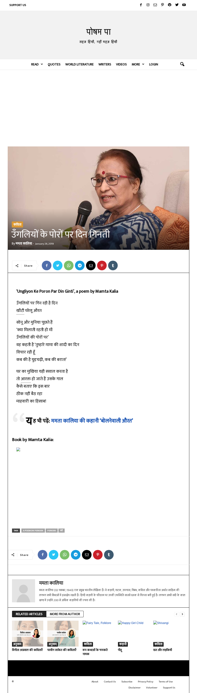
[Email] (91, 265)
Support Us (17, 5)
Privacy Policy (145, 682)
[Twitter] (177, 5)
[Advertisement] (98, 108)
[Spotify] (169, 5)
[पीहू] (133, 634)
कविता (17, 224)
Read (35, 64)
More (136, 64)
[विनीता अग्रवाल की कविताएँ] (27, 634)
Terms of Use (166, 682)
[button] (182, 64)
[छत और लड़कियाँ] (169, 634)
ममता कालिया (24, 243)
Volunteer (151, 688)
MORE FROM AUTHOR (65, 614)
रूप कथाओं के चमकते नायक (95, 652)
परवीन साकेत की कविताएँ (61, 650)
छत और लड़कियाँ (162, 650)
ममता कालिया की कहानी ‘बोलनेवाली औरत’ (92, 420)
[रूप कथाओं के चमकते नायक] (98, 634)
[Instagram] (148, 5)
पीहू (120, 650)
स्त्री (61, 530)
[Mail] (155, 5)
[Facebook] (141, 5)
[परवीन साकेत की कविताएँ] (63, 634)
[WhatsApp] (69, 265)
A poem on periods (33, 530)
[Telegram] (80, 265)
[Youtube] (184, 5)
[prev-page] (176, 614)
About (95, 682)
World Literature (79, 64)
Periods (51, 530)
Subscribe (126, 682)
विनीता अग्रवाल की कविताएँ (27, 650)
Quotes (54, 64)
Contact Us (110, 682)
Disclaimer (135, 688)
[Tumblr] (113, 265)
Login (153, 64)
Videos (121, 64)
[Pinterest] (162, 5)
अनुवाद (17, 644)
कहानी (123, 644)
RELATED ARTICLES (29, 614)
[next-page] (182, 614)
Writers (104, 64)
